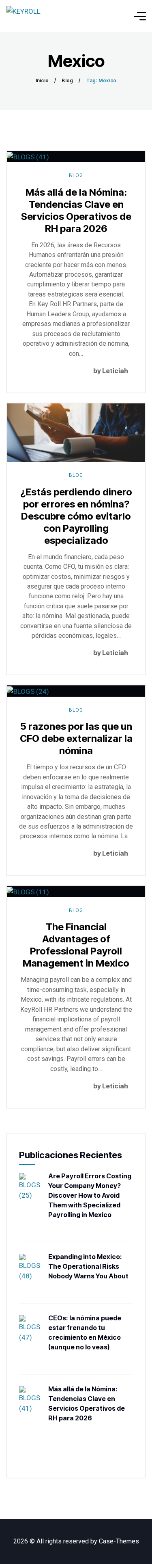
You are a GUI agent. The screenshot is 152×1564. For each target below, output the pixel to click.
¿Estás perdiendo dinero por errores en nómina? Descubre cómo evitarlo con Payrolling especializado (76, 516)
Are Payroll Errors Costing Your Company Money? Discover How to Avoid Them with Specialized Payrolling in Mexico (89, 1195)
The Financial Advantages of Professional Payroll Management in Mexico (76, 945)
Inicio (42, 80)
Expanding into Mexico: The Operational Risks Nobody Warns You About (88, 1266)
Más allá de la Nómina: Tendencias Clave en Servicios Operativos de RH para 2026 (76, 210)
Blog (67, 80)
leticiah (115, 371)
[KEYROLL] (23, 16)
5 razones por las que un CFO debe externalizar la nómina (76, 738)
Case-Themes (119, 1541)
